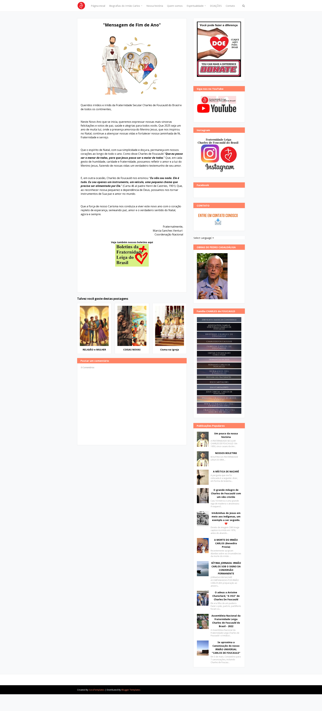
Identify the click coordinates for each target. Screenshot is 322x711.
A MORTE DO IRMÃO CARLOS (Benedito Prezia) (226, 543)
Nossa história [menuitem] (154, 5)
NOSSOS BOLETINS (226, 453)
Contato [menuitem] (230, 5)
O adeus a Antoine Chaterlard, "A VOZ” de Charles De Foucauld (226, 596)
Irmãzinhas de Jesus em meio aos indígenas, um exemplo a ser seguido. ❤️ (226, 518)
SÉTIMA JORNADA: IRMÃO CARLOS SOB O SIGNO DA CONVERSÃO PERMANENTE (226, 568)
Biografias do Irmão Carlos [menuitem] (124, 5)
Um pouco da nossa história (226, 435)
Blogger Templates (130, 689)
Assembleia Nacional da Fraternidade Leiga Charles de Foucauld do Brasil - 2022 (225, 621)
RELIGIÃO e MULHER (94, 349)
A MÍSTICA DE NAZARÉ (226, 471)
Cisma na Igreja (169, 349)
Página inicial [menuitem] (98, 5)
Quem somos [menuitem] (175, 5)
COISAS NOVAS (132, 349)
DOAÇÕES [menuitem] (216, 5)
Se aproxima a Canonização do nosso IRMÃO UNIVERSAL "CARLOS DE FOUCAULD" (226, 647)
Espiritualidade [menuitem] (195, 5)
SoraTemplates (96, 689)
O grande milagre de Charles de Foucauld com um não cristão (226, 493)
